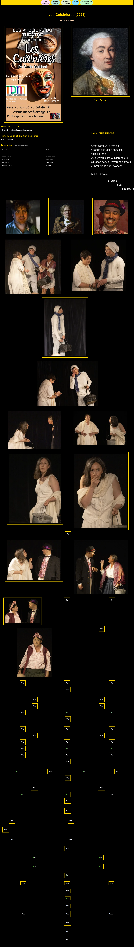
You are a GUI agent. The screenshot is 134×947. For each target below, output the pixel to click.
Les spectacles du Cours (55, 2)
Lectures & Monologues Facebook (86, 2)
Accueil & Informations (45, 2)
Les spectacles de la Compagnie (66, 2)
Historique (75, 1)
